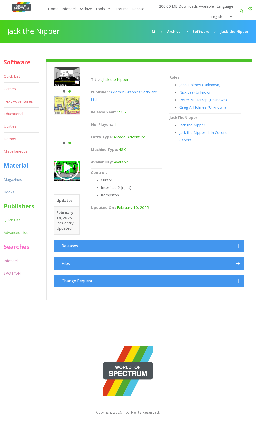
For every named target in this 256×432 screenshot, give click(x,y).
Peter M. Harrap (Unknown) (203, 99)
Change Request (77, 281)
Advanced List (16, 232)
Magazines (13, 179)
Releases (70, 246)
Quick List (12, 76)
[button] (250, 8)
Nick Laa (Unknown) (196, 92)
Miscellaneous (16, 151)
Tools (100, 8)
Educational (13, 113)
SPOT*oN (12, 273)
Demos (10, 138)
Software (201, 31)
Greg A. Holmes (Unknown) (203, 107)
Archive (86, 8)
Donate (138, 8)
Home (53, 8)
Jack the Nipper (193, 124)
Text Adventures (18, 101)
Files (66, 263)
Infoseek (69, 8)
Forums (122, 8)
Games (10, 88)
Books (9, 191)
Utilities (10, 126)
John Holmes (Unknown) (200, 84)
